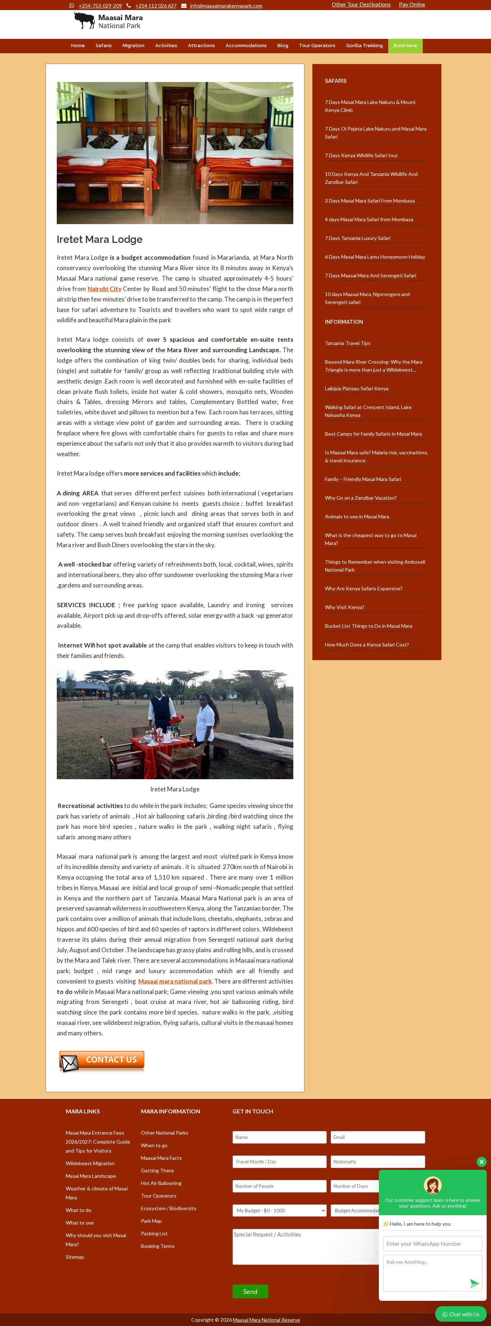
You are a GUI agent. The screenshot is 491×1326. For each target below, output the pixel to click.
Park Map (151, 1221)
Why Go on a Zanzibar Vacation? (361, 498)
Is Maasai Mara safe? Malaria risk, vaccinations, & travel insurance (376, 456)
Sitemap (75, 1257)
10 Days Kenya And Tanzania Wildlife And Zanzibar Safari (371, 178)
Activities (166, 45)
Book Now (405, 45)
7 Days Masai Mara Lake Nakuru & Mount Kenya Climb (370, 106)
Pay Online (412, 4)
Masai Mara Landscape (91, 1176)
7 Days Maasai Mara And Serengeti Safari (370, 275)
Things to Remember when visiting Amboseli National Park (375, 566)
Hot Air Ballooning (161, 1183)
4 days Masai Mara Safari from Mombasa (369, 219)
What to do (78, 1210)
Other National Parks (164, 1133)
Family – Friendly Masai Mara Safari (363, 479)
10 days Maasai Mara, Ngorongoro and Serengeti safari (367, 298)
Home (78, 45)
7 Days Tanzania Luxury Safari (357, 238)
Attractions (201, 45)
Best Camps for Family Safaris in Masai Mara (373, 434)
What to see (80, 1223)
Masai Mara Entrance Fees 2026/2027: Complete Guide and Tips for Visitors (98, 1142)
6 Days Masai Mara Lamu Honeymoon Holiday (375, 257)
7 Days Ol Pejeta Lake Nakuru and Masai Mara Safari (376, 133)
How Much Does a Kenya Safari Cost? (367, 644)
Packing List (154, 1233)
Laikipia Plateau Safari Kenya (357, 388)
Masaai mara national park (175, 981)
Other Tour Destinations (361, 4)
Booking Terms (158, 1246)
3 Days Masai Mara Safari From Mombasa (370, 200)
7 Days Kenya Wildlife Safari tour (361, 155)
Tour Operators (317, 45)
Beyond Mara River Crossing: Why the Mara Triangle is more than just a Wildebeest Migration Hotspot (373, 366)
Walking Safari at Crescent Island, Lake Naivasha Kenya (368, 411)
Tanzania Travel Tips (348, 343)
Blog (282, 45)
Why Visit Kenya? (344, 607)
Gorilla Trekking (364, 45)
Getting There (157, 1170)
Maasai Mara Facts (161, 1158)
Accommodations (246, 45)
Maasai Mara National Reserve (266, 1320)
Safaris (104, 45)
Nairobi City (104, 288)
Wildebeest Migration (90, 1163)
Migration (133, 45)
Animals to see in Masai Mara (357, 516)
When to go (154, 1145)
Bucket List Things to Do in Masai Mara (368, 626)
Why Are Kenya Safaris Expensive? (364, 588)
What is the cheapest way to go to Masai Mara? (371, 539)
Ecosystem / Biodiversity (168, 1208)
